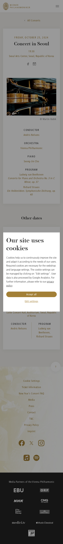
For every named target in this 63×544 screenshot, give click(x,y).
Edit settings (31, 301)
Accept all (31, 294)
